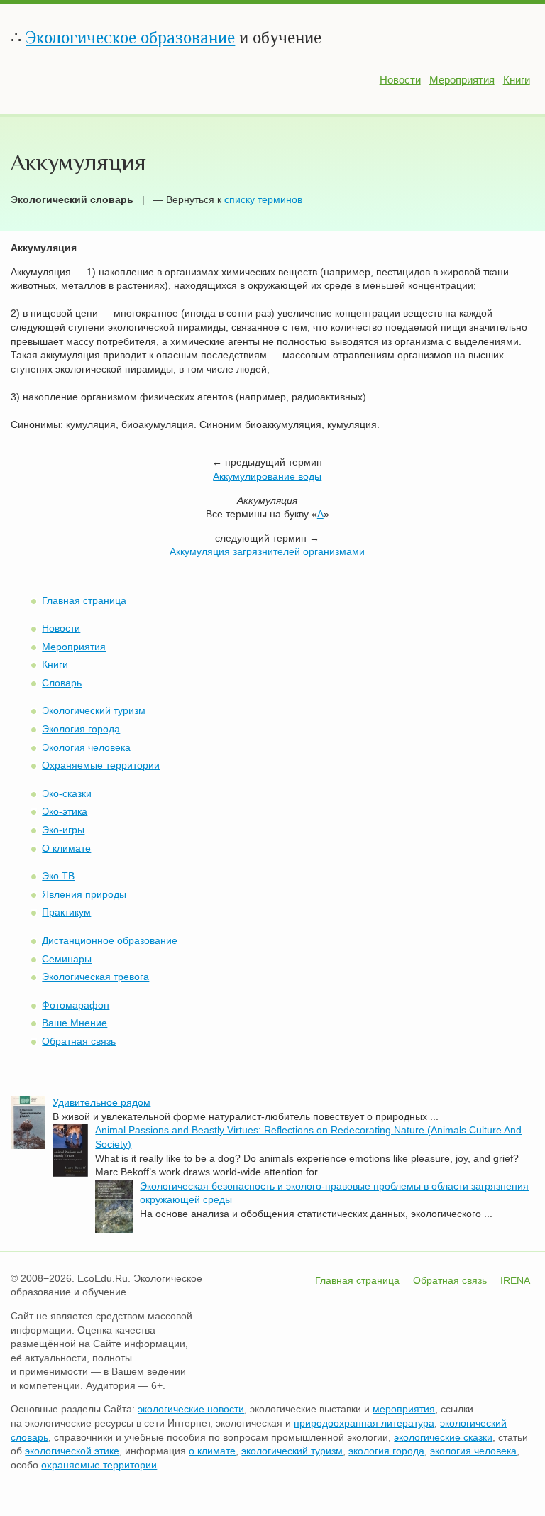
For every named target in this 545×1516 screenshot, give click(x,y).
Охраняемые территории (101, 765)
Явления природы (84, 894)
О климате (66, 848)
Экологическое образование (130, 37)
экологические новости (191, 1409)
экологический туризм (292, 1450)
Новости (400, 80)
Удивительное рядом (101, 1102)
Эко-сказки (67, 793)
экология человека (473, 1450)
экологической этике (72, 1450)
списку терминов (263, 199)
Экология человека (86, 747)
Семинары (67, 959)
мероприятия (404, 1409)
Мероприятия (462, 80)
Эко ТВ (58, 875)
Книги (516, 80)
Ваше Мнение (74, 1022)
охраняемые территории (99, 1465)
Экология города (81, 729)
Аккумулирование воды (267, 476)
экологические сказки (443, 1437)
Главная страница (84, 600)
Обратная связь (79, 1041)
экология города (386, 1450)
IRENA (515, 1280)
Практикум (66, 912)
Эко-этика (64, 811)
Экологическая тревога (95, 976)
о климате (212, 1450)
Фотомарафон (75, 1005)
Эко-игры (63, 829)
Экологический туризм (93, 710)
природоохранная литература (364, 1423)
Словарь (62, 682)
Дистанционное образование (109, 940)
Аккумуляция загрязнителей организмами (267, 551)
